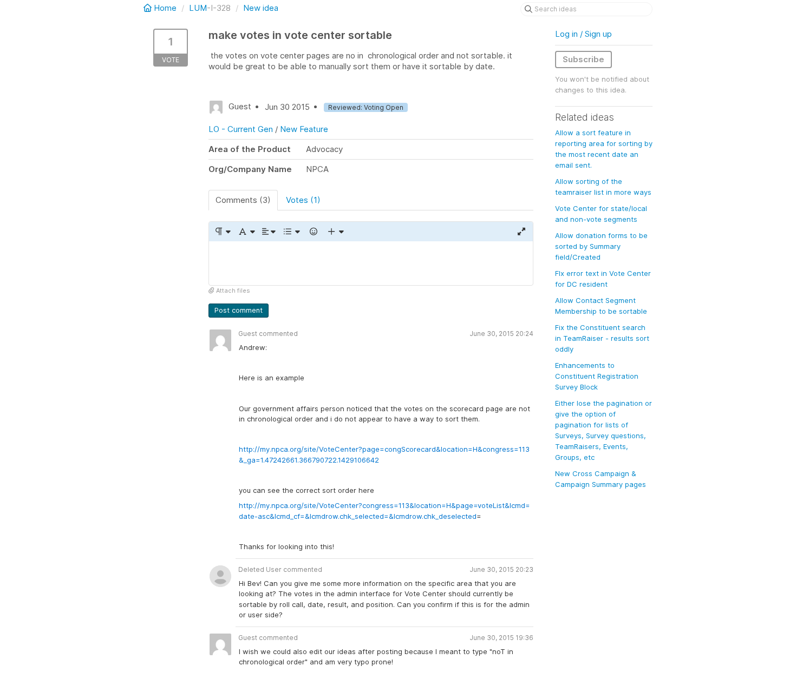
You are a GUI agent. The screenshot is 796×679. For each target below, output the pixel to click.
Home (165, 8)
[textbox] (371, 263)
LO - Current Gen (240, 129)
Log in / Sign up (583, 34)
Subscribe (583, 59)
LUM (198, 8)
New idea (260, 8)
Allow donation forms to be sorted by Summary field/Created (601, 246)
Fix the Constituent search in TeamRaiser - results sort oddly (602, 338)
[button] (222, 231)
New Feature (304, 129)
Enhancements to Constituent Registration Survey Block (596, 376)
